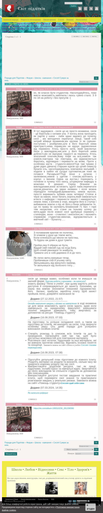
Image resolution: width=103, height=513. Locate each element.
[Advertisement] (51, 57)
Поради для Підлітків (14, 78)
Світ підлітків (31, 8)
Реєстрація (80, 8)
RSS (52, 499)
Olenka (19, 229)
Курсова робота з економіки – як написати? (66, 281)
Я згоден (90, 507)
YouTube (96, 8)
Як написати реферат (38, 393)
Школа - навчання (43, 78)
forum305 (16, 275)
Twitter (91, 8)
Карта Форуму (43, 499)
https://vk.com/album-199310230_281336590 (54, 408)
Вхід (85, 8)
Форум (29, 78)
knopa (19, 89)
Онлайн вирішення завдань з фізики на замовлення (52, 303)
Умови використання (28, 499)
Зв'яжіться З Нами (11, 499)
